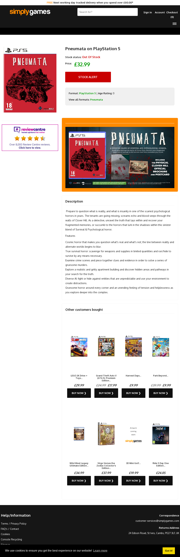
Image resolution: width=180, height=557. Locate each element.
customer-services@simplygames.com (157, 520)
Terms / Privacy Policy (13, 523)
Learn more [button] (100, 550)
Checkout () (172, 14)
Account (160, 12)
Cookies (5, 534)
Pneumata (96, 99)
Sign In (147, 12)
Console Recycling (11, 539)
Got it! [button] (169, 550)
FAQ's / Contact (10, 528)
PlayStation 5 (87, 93)
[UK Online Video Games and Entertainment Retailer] (30, 12)
